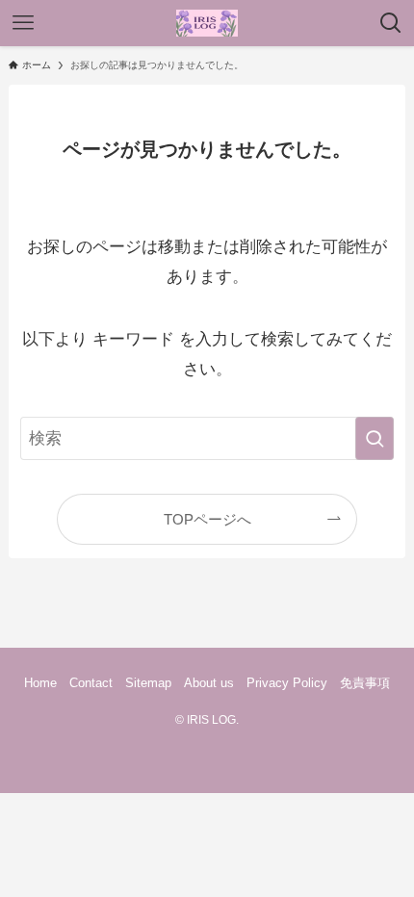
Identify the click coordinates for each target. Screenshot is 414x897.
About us (209, 683)
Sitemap (148, 683)
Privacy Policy (286, 683)
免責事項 (365, 683)
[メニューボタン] (23, 23)
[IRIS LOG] (207, 23)
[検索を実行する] (374, 438)
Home (40, 683)
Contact (91, 683)
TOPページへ (207, 519)
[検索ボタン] (391, 23)
